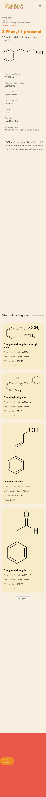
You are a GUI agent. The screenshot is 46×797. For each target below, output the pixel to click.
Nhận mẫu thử (6, 761)
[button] (40, 6)
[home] (13, 6)
